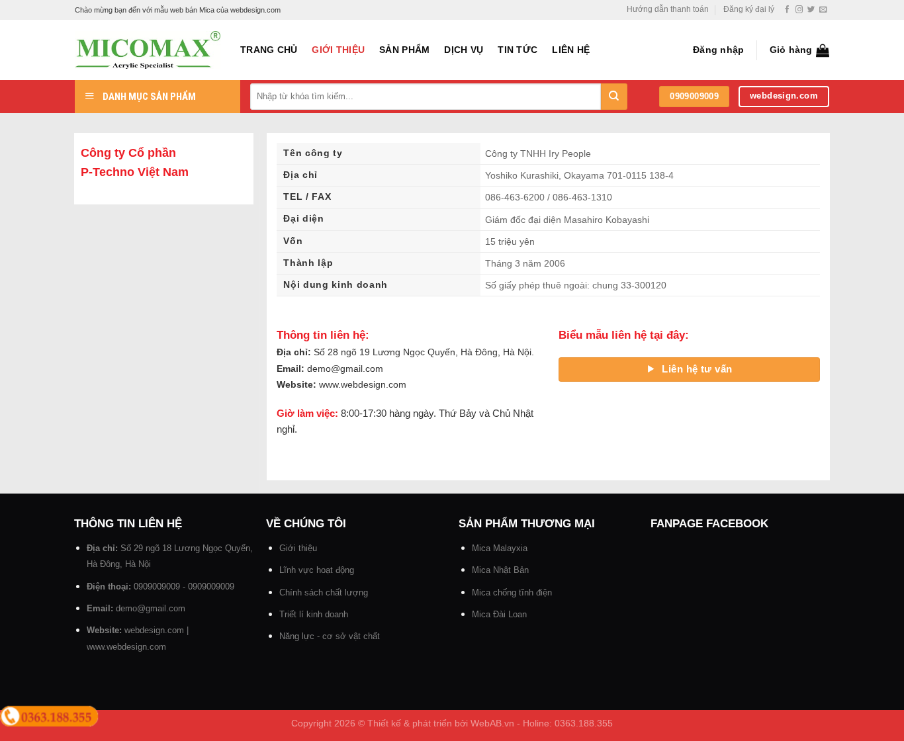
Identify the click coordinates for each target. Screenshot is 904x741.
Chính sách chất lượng (323, 592)
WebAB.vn (492, 723)
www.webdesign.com (126, 647)
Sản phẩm (404, 50)
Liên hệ (571, 50)
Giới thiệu (338, 50)
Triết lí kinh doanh (313, 614)
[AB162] (147, 50)
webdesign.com (154, 630)
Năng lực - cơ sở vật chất (329, 636)
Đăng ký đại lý (748, 9)
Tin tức (517, 50)
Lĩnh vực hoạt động (316, 570)
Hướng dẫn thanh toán (668, 9)
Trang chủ (268, 50)
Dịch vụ (463, 50)
